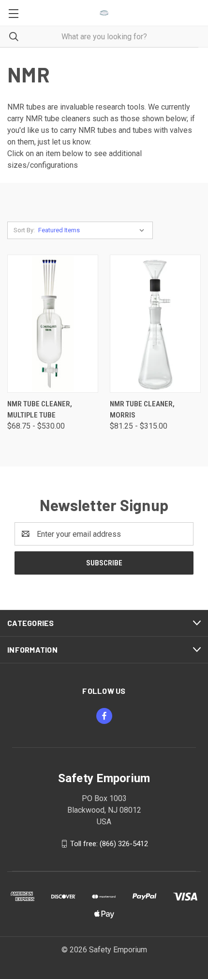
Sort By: (24, 230)
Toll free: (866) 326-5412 (109, 843)
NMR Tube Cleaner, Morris (142, 409)
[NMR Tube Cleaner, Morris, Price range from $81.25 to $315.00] (155, 324)
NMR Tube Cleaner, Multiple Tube (39, 409)
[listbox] (93, 230)
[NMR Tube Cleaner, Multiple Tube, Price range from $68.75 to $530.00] (52, 324)
